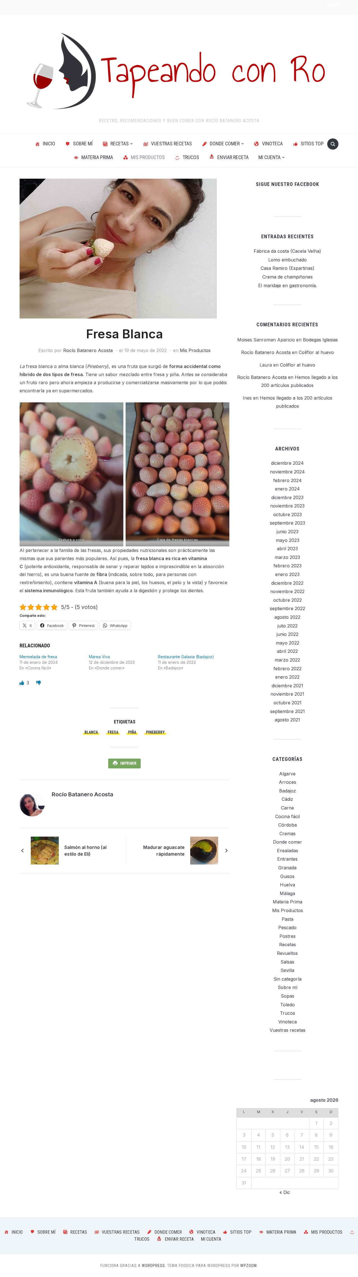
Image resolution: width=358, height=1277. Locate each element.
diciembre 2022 (287, 583)
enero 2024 (287, 489)
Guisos (287, 876)
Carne (287, 808)
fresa (113, 732)
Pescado (287, 927)
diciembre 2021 (287, 685)
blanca (91, 732)
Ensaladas (287, 850)
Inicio (49, 144)
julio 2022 (287, 626)
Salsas (287, 962)
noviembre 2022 (287, 591)
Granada (287, 867)
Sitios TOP (312, 144)
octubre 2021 (288, 702)
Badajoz (287, 791)
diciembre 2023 (287, 497)
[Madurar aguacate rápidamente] (204, 850)
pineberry (155, 732)
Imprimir (128, 763)
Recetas (119, 144)
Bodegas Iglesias (320, 340)
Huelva (287, 884)
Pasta (287, 919)
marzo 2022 (287, 660)
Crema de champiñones (287, 277)
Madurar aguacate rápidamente (164, 850)
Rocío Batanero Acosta (88, 350)
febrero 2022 (288, 668)
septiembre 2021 (287, 711)
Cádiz (287, 799)
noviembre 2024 (287, 472)
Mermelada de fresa (38, 656)
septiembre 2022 (287, 608)
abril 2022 (287, 651)
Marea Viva (99, 656)
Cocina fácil (287, 816)
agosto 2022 (287, 617)
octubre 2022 (287, 600)
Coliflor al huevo (316, 352)
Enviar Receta (233, 157)
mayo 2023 (287, 540)
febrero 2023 (288, 565)
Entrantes (287, 859)
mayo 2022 (287, 643)
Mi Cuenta (269, 157)
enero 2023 (287, 574)
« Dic (284, 1192)
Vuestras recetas (171, 144)
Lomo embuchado (287, 260)
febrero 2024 (287, 480)
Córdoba (287, 825)
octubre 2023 (287, 514)
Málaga (287, 893)
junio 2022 (287, 634)
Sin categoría (288, 979)
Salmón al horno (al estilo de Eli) (85, 850)
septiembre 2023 (287, 523)
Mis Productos (148, 157)
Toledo (287, 1004)
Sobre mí (83, 144)
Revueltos (287, 953)
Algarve (287, 773)
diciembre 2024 (287, 463)
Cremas (287, 833)
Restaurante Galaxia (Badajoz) (186, 656)
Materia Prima (97, 157)
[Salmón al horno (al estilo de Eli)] (45, 850)
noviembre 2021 (287, 694)
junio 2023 (287, 531)
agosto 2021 (287, 720)
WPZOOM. (249, 1265)
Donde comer (225, 144)
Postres (287, 936)
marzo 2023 (287, 557)
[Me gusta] (22, 683)
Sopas (287, 996)
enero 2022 (287, 677)
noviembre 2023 (287, 506)
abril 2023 (287, 548)
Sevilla (287, 970)
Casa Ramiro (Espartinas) (287, 268)
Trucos (191, 157)
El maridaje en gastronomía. (287, 285)
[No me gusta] (38, 683)
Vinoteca (272, 144)
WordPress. (154, 1265)
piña (132, 732)
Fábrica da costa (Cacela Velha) (287, 251)
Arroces (287, 782)
